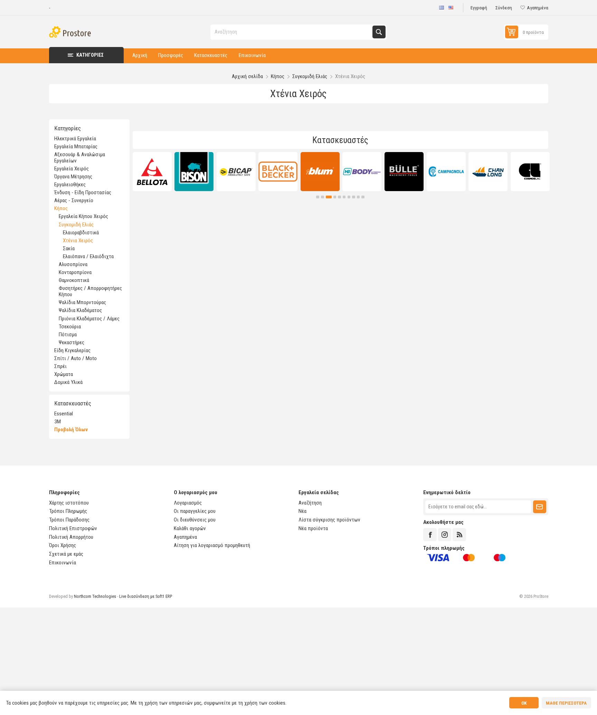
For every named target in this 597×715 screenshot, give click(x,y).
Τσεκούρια (70, 326)
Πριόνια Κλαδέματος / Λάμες (89, 319)
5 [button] (339, 197)
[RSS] (459, 534)
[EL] (441, 7)
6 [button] (344, 197)
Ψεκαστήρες (71, 342)
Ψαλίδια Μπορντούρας (82, 302)
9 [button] (358, 197)
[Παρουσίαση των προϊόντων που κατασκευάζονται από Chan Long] (488, 171)
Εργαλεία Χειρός (71, 169)
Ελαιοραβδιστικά (81, 232)
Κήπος (61, 208)
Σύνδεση (503, 7)
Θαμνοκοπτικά (74, 280)
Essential (63, 414)
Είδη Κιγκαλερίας (72, 350)
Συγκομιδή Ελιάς (76, 225)
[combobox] (291, 32)
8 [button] (353, 197)
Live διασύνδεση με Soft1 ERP (145, 596)
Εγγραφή (479, 7)
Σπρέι (60, 366)
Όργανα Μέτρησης (73, 176)
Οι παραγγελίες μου (195, 511)
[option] (152, 171)
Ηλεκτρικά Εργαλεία (75, 138)
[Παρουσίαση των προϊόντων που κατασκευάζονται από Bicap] (236, 171)
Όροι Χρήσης (62, 545)
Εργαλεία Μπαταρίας (75, 146)
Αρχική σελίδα (247, 76)
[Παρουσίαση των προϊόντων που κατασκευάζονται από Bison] (194, 171)
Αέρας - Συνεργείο (73, 200)
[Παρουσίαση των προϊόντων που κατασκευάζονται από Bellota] (152, 171)
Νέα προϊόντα (313, 528)
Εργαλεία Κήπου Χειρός (83, 216)
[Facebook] (429, 534)
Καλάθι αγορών (190, 528)
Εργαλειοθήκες (70, 184)
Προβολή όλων (71, 429)
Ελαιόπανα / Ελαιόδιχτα (88, 256)
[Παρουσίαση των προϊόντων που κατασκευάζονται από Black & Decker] (277, 171)
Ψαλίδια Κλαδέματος (80, 310)
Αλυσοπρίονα (73, 264)
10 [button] (362, 197)
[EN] (451, 7)
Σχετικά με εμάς (66, 554)
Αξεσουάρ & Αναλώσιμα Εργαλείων (79, 157)
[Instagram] (444, 534)
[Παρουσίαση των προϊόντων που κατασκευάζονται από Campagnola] (446, 171)
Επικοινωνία (62, 562)
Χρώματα (63, 374)
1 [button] (317, 197)
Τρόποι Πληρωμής (68, 511)
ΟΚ (524, 703)
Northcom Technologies (95, 596)
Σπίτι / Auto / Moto (75, 358)
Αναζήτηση (378, 32)
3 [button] (329, 197)
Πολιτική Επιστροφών (73, 528)
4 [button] (335, 197)
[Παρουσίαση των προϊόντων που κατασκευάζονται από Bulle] (404, 171)
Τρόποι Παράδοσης (69, 520)
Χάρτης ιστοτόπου (69, 503)
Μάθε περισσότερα (566, 703)
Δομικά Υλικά (68, 382)
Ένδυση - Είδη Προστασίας (82, 192)
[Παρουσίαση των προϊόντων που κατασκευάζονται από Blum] (320, 171)
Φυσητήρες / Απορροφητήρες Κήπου (90, 291)
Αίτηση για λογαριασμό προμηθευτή (212, 545)
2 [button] (322, 197)
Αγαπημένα (185, 537)
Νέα (302, 511)
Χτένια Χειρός (78, 240)
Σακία (69, 248)
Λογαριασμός (188, 503)
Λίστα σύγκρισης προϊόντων (329, 520)
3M (57, 421)
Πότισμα (68, 334)
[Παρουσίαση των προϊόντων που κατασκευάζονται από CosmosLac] (530, 171)
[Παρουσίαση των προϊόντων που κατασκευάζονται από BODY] (361, 171)
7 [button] (349, 197)
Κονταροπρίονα (75, 272)
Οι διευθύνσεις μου (195, 520)
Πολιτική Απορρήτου (71, 537)
